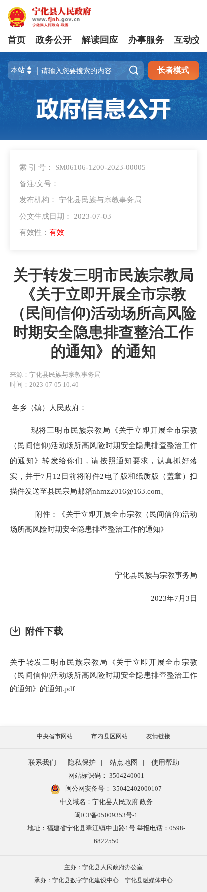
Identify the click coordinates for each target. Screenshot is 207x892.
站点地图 (124, 762)
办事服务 (146, 40)
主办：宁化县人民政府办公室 (103, 867)
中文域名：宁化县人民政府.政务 (106, 802)
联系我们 (42, 762)
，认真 (161, 460)
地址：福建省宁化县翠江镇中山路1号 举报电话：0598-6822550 (106, 834)
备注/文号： (39, 183)
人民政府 (64, 407)
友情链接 (158, 736)
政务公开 (54, 40)
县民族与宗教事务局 (163, 575)
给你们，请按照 (87, 460)
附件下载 (44, 631)
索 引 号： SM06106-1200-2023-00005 (82, 167)
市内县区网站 (109, 736)
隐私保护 (82, 762)
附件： (45, 514)
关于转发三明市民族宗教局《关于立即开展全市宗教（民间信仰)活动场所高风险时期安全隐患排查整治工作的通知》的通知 (103, 313)
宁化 (122, 575)
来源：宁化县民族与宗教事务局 (55, 374)
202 (157, 598)
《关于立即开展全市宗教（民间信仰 (118, 514)
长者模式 (173, 70)
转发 (50, 460)
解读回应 (100, 40)
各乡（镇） (30, 407)
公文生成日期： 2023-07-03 (65, 216)
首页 (17, 40)
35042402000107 (136, 788)
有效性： (41, 232)
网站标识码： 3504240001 (106, 775)
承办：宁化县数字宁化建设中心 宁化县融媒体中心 (103, 880)
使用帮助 (165, 762)
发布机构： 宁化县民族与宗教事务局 (80, 199)
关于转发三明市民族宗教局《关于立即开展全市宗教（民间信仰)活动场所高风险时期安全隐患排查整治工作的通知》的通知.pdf (103, 675)
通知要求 (132, 460)
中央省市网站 (55, 736)
